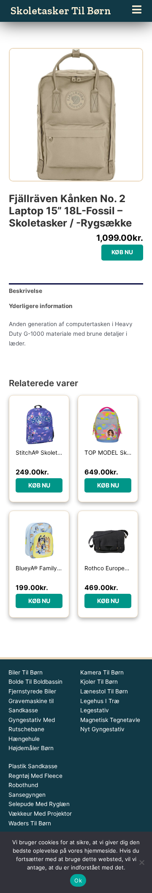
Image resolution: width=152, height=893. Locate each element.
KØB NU (122, 252)
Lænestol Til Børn (104, 691)
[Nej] (141, 862)
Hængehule (24, 738)
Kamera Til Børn (102, 672)
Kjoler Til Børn (99, 681)
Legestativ (94, 710)
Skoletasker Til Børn (61, 10)
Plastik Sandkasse (32, 766)
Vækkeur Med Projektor (40, 813)
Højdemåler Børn (31, 748)
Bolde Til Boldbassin (35, 681)
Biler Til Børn (25, 672)
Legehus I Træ (99, 701)
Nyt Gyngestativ (102, 729)
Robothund (23, 785)
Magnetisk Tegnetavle (110, 720)
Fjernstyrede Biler (32, 691)
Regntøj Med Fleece (35, 775)
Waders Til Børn (29, 823)
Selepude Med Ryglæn (39, 804)
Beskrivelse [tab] (25, 290)
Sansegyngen (27, 794)
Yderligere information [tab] (41, 306)
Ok (78, 880)
